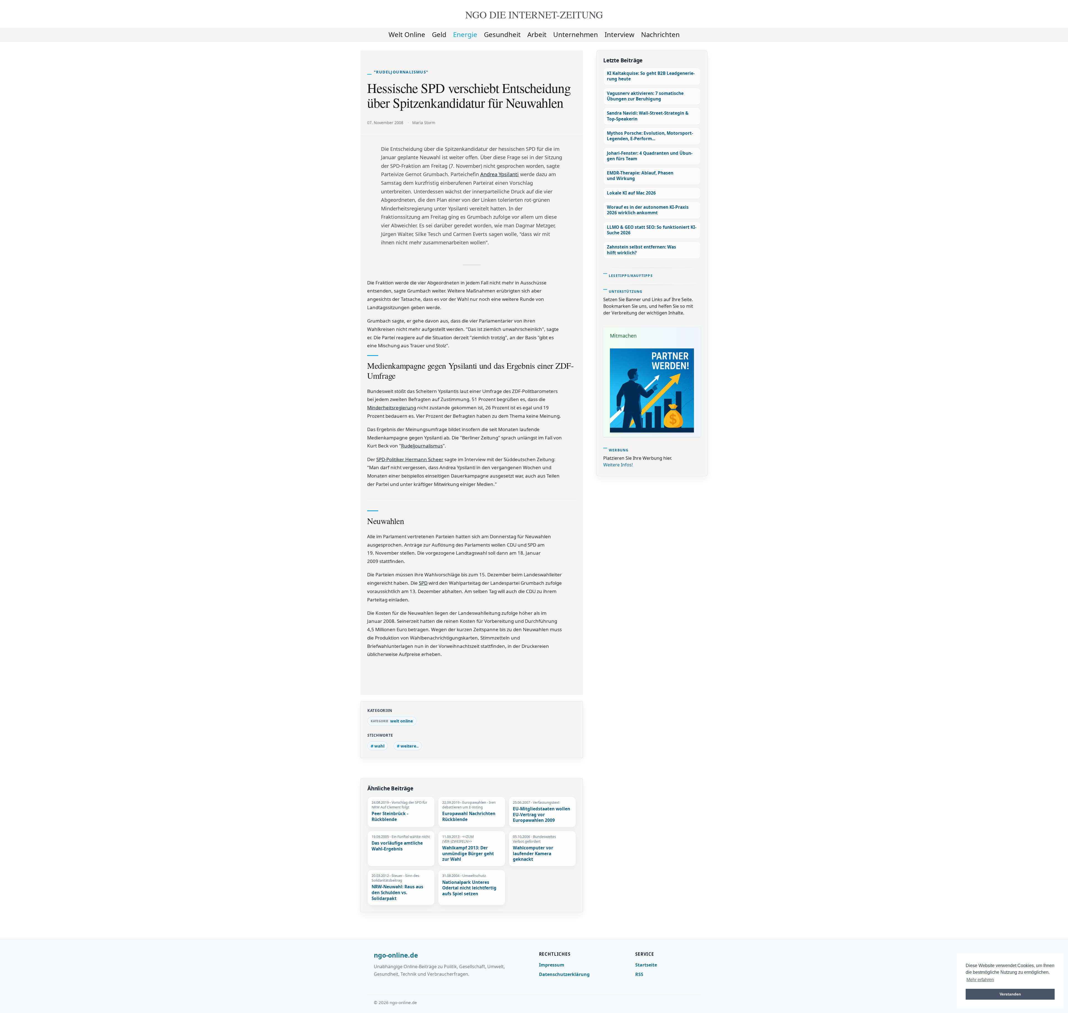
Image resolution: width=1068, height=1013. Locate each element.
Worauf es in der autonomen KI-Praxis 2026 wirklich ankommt (648, 210)
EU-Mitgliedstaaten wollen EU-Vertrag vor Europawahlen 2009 (541, 814)
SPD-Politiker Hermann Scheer (409, 459)
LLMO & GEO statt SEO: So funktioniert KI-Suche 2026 (651, 230)
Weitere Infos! (618, 465)
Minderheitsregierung (391, 407)
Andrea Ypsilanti (499, 174)
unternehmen (575, 34)
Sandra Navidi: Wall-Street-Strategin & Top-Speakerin (648, 116)
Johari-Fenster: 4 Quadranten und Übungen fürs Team (650, 156)
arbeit (537, 34)
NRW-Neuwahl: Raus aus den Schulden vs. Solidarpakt (397, 892)
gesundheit (502, 34)
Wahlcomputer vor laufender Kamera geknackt (533, 853)
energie (465, 34)
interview (619, 34)
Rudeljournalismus (422, 445)
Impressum (551, 965)
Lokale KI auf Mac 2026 (631, 193)
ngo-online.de (396, 955)
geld (439, 34)
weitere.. (409, 746)
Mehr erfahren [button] (980, 979)
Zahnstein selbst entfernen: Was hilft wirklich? (641, 249)
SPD (423, 583)
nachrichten (660, 34)
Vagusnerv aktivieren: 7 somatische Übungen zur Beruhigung (645, 96)
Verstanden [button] (1010, 994)
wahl (379, 746)
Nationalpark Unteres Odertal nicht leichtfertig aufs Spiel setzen (469, 888)
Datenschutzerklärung (564, 974)
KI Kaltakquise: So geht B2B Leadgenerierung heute (651, 76)
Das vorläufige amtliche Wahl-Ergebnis (397, 846)
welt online (407, 34)
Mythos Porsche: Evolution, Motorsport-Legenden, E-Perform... (650, 136)
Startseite (646, 965)
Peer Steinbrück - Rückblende (390, 816)
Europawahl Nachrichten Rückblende (468, 816)
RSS (639, 974)
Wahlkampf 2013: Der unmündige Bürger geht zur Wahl (468, 853)
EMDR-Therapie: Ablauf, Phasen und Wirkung (640, 175)
